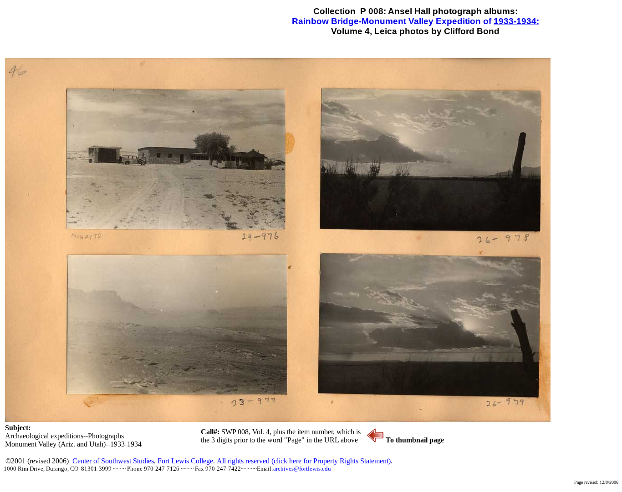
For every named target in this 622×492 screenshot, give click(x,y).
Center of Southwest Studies (113, 461)
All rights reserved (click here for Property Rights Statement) (304, 461)
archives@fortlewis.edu (302, 468)
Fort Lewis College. (187, 461)
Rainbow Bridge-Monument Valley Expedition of (393, 21)
